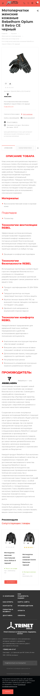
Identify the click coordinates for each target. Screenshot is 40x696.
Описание (8, 148)
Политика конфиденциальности (18, 668)
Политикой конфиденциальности (13, 685)
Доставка (7, 615)
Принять (7, 691)
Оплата (21, 610)
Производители (25, 605)
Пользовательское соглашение (18, 673)
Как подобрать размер (23, 596)
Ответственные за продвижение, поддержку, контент (20, 632)
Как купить (8, 602)
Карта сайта (24, 602)
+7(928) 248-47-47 (18, 652)
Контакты (7, 605)
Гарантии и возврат (8, 610)
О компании (8, 596)
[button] (2, 587)
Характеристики (25, 148)
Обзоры (21, 615)
